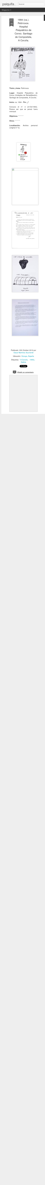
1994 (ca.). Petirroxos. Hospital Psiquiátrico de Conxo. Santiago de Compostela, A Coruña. (23, 30)
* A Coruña (23, 359)
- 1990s (31, 359)
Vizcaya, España (27, 356)
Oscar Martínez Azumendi (23, 352)
